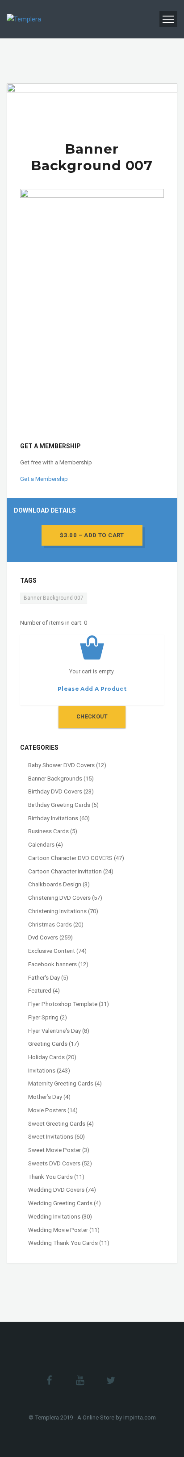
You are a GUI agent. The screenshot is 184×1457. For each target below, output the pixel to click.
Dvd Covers (43, 937)
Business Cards (48, 831)
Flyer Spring (43, 1017)
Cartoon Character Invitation (65, 871)
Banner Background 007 (54, 598)
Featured (39, 990)
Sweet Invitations (50, 1136)
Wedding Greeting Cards (60, 1203)
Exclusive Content (51, 951)
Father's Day (44, 977)
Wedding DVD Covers (56, 1189)
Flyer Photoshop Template (62, 1004)
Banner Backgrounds (55, 778)
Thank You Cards (50, 1176)
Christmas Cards (50, 924)
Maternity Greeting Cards (60, 1083)
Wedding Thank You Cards (63, 1243)
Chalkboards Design (54, 884)
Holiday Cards (46, 1057)
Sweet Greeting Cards (56, 1123)
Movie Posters (47, 1110)
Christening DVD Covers (59, 897)
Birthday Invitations (53, 818)
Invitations (41, 1070)
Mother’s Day (45, 1097)
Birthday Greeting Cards (59, 805)
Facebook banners (52, 964)
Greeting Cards (47, 1043)
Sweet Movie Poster (54, 1150)
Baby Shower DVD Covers (61, 765)
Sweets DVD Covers (54, 1163)
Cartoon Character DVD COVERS (70, 858)
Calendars (41, 844)
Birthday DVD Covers (55, 791)
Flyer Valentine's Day (54, 1030)
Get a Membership (44, 479)
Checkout (92, 717)
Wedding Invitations (54, 1216)
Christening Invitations (57, 911)
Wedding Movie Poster (58, 1230)
